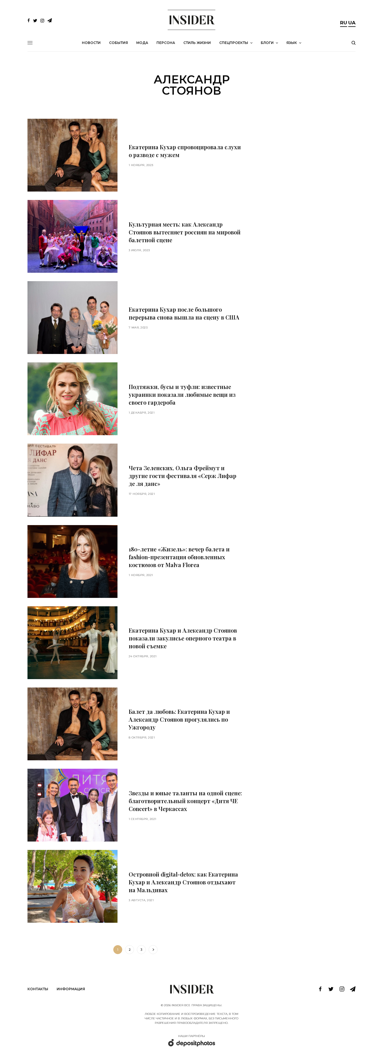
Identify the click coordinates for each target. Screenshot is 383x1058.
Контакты (37, 989)
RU (343, 22)
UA (352, 22)
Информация (71, 989)
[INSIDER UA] (191, 20)
